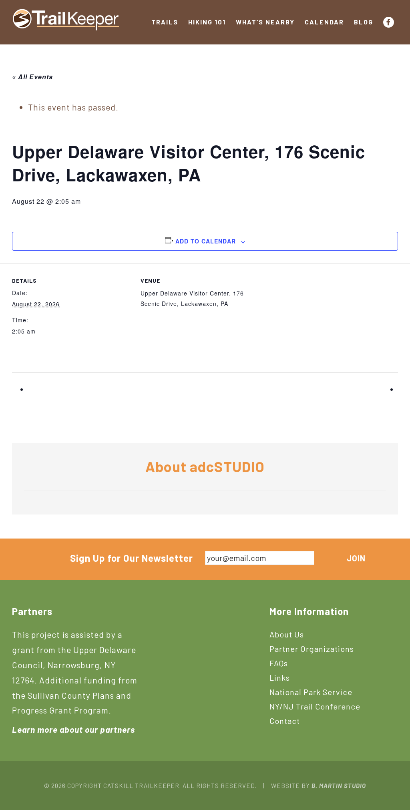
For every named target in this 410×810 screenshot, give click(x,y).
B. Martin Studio (339, 785)
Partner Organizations (311, 648)
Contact (284, 721)
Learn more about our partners (73, 729)
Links (279, 677)
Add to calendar (205, 241)
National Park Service (310, 692)
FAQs (278, 663)
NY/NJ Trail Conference (314, 706)
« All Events (32, 76)
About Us (286, 634)
